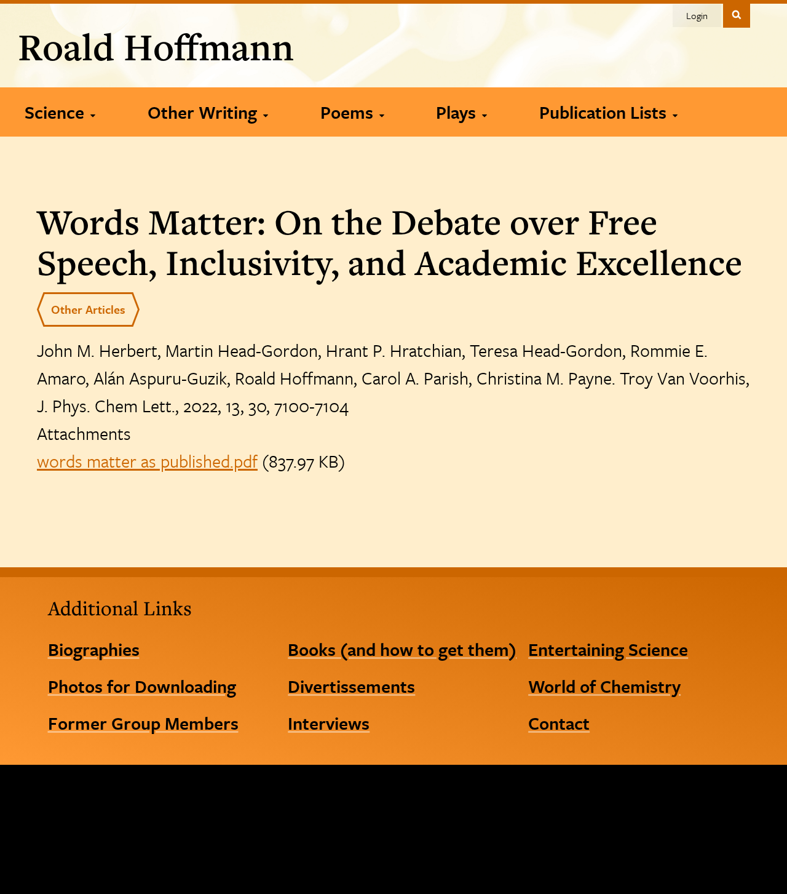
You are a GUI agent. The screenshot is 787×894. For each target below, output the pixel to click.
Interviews (329, 723)
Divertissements (351, 686)
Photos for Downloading (142, 686)
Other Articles (88, 309)
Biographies (94, 649)
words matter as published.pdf (147, 461)
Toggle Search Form (736, 14)
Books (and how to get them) (402, 649)
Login (697, 15)
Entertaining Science (608, 649)
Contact (559, 723)
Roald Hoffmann (156, 46)
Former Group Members (143, 723)
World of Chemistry (604, 686)
